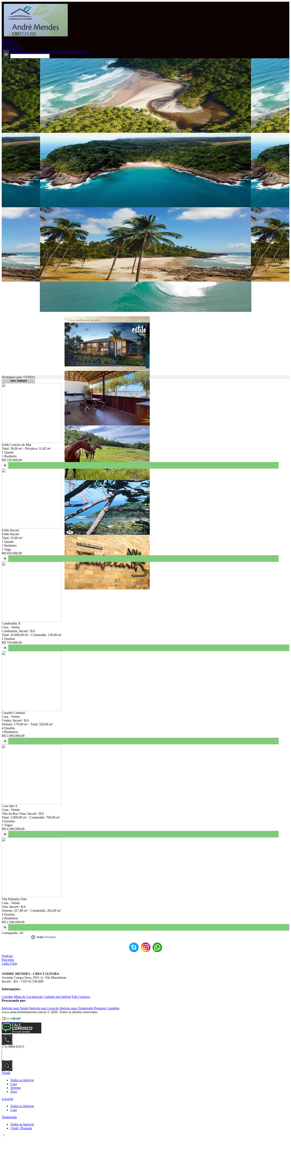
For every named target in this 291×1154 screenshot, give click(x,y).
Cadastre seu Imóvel (36, 52)
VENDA (8, 40)
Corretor (16, 52)
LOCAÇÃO (10, 44)
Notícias (7, 956)
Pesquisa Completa (63, 52)
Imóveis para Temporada (76, 1008)
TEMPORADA (12, 48)
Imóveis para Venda (15, 1008)
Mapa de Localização (28, 997)
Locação (7, 1099)
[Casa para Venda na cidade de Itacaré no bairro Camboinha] (32, 620)
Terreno (15, 1088)
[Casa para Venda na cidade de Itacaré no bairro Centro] (32, 710)
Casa (13, 1084)
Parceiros (8, 959)
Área (13, 1091)
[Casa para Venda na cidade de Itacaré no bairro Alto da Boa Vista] (32, 803)
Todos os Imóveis (22, 1080)
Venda (6, 1073)
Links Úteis (9, 963)
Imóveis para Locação (44, 1008)
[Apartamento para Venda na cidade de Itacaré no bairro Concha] (107, 369)
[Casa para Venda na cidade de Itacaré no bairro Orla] (32, 896)
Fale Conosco (81, 997)
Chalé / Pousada (21, 1128)
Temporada (9, 1117)
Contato (82, 52)
